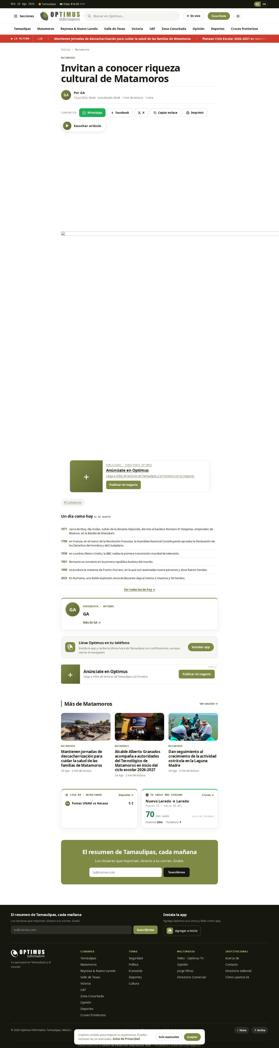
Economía (135, 971)
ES (257, 4)
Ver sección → (209, 703)
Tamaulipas (22, 29)
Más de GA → (92, 622)
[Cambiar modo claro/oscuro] (238, 16)
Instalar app (201, 647)
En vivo (195, 16)
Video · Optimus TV (190, 958)
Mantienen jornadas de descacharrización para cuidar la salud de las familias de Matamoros (93, 39)
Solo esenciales (169, 1037)
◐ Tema (241, 1030)
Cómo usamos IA (237, 977)
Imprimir (197, 113)
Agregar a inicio (186, 931)
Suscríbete (219, 16)
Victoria (137, 29)
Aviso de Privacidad (126, 1039)
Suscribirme (176, 872)
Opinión (198, 29)
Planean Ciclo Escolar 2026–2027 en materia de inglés (212, 39)
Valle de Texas (114, 29)
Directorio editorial (238, 971)
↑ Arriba (259, 1030)
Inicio (65, 49)
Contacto (231, 965)
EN (264, 4)
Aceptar (192, 1037)
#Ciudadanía (73, 502)
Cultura (134, 983)
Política (133, 965)
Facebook (122, 113)
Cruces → (208, 795)
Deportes (218, 29)
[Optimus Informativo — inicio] (60, 16)
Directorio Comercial (191, 977)
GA (82, 92)
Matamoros (45, 29)
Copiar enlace (167, 113)
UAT (152, 29)
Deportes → (126, 795)
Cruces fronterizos (244, 29)
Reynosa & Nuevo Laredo (79, 29)
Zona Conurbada (174, 29)
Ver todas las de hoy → (139, 590)
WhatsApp (94, 113)
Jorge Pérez (185, 971)
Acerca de (232, 958)
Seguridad (136, 958)
